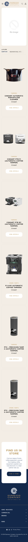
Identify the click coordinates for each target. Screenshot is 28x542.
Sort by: (5, 52)
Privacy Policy (16, 529)
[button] (22, 4)
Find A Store (14, 474)
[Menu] (2, 4)
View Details (14, 108)
